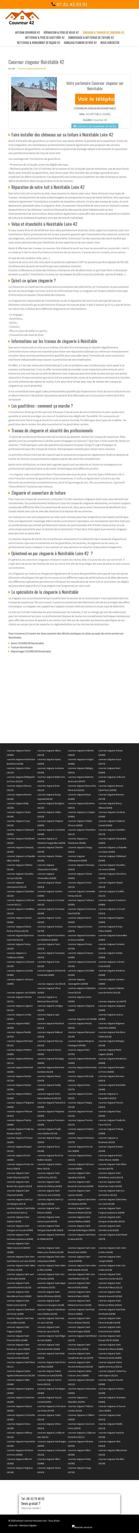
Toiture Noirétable (22, 647)
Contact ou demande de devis (96, 126)
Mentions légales (28, 1525)
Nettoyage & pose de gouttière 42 (44, 38)
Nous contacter (110, 43)
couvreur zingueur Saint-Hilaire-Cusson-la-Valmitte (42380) (18, 1248)
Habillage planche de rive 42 (80, 43)
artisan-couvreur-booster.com (31, 1520)
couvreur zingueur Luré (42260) (82, 1018)
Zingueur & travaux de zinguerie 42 (103, 32)
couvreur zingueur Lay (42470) (112, 1001)
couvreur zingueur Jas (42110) (51, 983)
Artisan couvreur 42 (27, 32)
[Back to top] (129, 1523)
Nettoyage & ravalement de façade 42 (38, 43)
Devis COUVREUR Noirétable (27, 643)
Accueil (11, 68)
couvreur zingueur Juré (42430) (21, 992)
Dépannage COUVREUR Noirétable (31, 651)
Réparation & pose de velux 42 (61, 32)
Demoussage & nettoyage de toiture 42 (91, 38)
